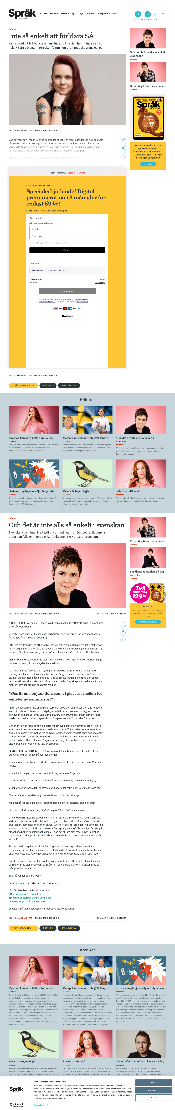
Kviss (114, 13)
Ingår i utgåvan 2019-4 (23, 385)
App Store (148, 164)
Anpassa (152, 1090)
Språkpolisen (103, 13)
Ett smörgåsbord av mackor (25, 894)
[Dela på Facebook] (123, 141)
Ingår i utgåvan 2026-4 (23, 928)
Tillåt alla (154, 1083)
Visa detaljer (39, 1105)
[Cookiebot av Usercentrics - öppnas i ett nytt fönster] (16, 1105)
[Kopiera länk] (123, 155)
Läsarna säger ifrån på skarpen (27, 901)
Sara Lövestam (69, 385)
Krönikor (54, 13)
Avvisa (154, 1098)
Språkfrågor (78, 13)
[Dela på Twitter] (123, 148)
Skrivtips (65, 13)
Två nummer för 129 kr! (148, 622)
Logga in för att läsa (76, 173)
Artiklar (44, 13)
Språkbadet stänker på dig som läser (30, 897)
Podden (90, 13)
